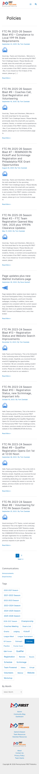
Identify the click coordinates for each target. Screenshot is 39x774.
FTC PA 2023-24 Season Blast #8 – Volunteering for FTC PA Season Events (18, 505)
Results (31, 657)
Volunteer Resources (19, 737)
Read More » (6, 78)
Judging (16, 631)
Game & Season (19, 732)
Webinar (20, 673)
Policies (29, 641)
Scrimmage (21, 662)
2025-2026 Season (12, 616)
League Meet (9, 636)
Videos (23, 667)
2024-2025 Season (12, 611)
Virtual (31, 668)
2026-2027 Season (10, 621)
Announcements (8, 573)
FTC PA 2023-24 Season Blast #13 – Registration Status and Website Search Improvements (18, 334)
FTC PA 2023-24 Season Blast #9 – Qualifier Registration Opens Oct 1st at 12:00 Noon (18, 449)
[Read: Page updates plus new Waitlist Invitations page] (5, 288)
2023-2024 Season (12, 605)
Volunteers (8, 673)
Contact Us (20, 753)
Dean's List (27, 626)
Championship (27, 621)
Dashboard (19, 716)
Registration (9, 657)
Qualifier (20, 651)
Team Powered (10, 667)
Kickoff (27, 631)
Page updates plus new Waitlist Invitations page (16, 277)
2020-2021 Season (11, 590)
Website (30, 673)
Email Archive (7, 577)
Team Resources (19, 734)
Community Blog (19, 714)
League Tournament (25, 636)
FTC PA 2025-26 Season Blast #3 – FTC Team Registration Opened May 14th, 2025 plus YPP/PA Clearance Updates (17, 222)
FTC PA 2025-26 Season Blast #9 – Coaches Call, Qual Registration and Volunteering (17, 93)
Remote (22, 657)
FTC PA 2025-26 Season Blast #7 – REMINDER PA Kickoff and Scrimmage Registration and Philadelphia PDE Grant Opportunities (17, 156)
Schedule (8, 662)
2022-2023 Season (11, 600)
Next (20, 559)
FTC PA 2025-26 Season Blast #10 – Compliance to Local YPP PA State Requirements (18, 36)
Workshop (8, 678)
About (19, 750)
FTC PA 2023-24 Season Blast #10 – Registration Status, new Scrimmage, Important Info (17, 391)
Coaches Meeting (11, 626)
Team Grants (19, 758)
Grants (6, 631)
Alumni (19, 712)
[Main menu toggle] (30, 4)
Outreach (18, 641)
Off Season (7, 641)
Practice (7, 646)
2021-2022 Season (12, 595)
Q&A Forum (8, 651)
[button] (36, 4)
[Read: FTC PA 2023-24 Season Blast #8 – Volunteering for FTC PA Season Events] (5, 517)
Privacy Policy (19, 755)
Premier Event (18, 646)
